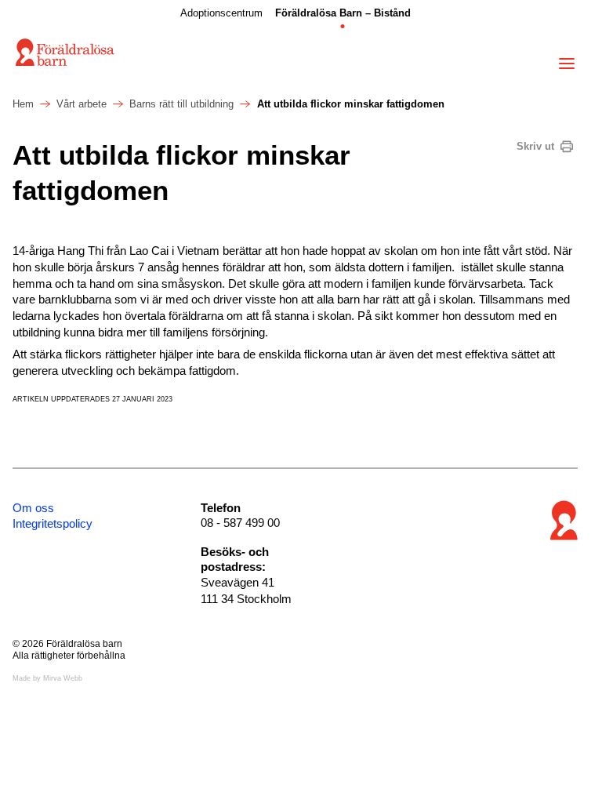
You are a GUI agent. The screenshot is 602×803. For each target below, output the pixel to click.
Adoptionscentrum (221, 13)
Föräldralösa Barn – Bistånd (343, 13)
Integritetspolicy (52, 523)
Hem (23, 104)
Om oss (33, 507)
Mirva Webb (62, 678)
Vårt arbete (81, 104)
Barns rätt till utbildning (181, 104)
